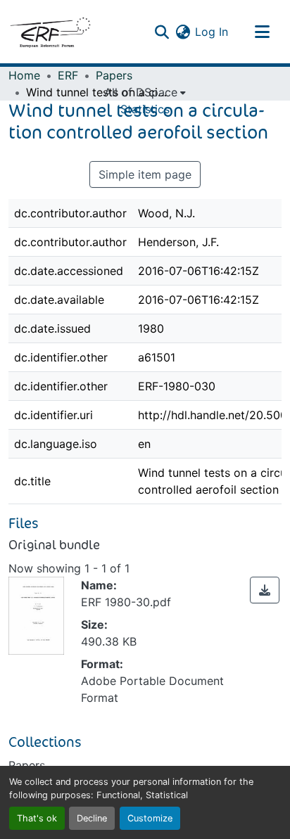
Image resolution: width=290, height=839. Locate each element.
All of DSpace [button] (140, 92)
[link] (264, 590)
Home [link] (24, 75)
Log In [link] (211, 32)
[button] (50, 31)
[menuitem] (145, 92)
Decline (92, 818)
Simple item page (145, 174)
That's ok (37, 818)
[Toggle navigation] (262, 31)
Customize (149, 818)
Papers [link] (114, 75)
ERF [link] (68, 75)
